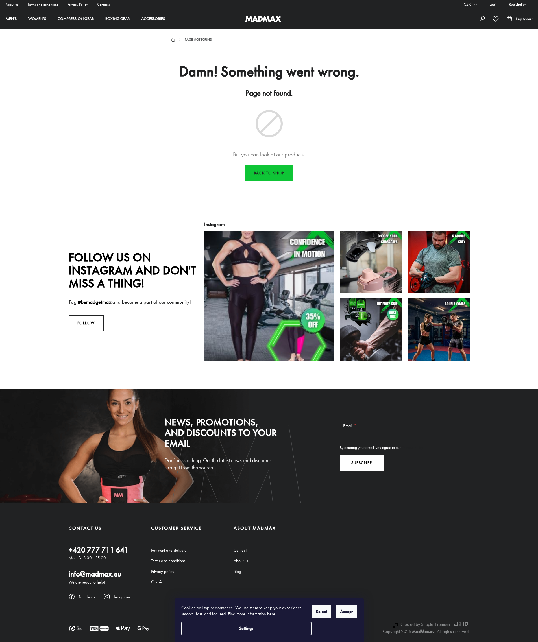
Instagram (122, 596)
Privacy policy (162, 571)
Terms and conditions (43, 4)
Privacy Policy (77, 4)
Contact (240, 550)
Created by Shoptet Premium (425, 624)
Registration (518, 4)
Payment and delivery (168, 550)
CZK (468, 4)
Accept (346, 611)
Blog (237, 571)
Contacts (103, 4)
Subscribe (361, 462)
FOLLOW (86, 323)
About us (12, 4)
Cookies (157, 581)
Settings (246, 628)
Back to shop (269, 173)
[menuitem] (11, 19)
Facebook (87, 596)
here (271, 614)
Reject (321, 611)
